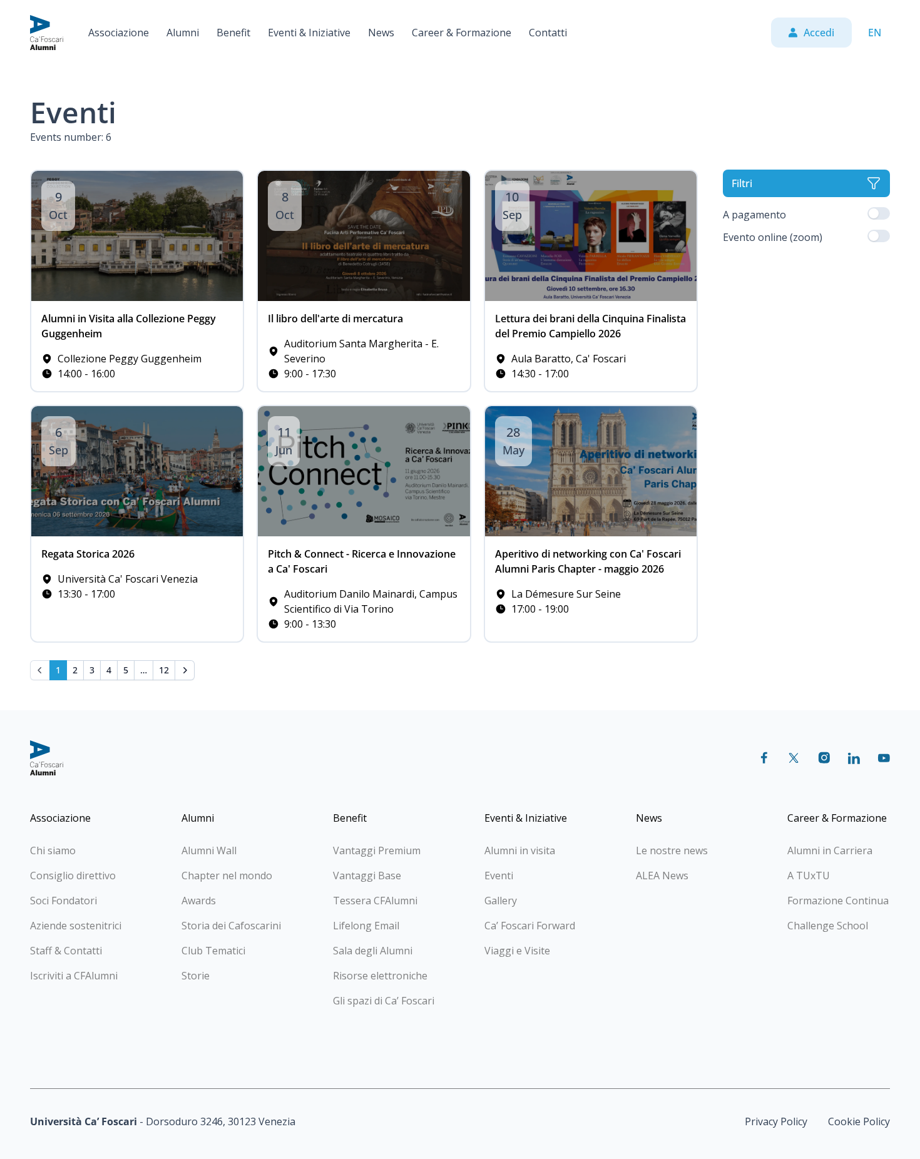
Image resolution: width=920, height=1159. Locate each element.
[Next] (185, 670)
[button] (118, 32)
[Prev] (40, 670)
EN (874, 32)
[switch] (878, 213)
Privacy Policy (776, 1121)
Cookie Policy (859, 1121)
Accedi (819, 32)
